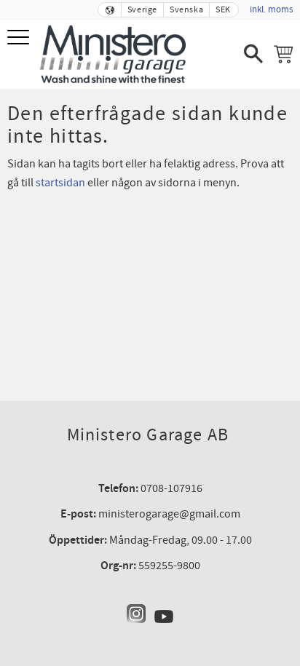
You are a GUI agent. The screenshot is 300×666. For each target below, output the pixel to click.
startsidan (60, 182)
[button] (20, 38)
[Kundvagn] (283, 53)
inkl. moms (271, 9)
